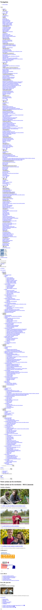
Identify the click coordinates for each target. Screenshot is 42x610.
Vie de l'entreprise (5, 129)
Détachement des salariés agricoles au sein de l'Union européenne (13, 132)
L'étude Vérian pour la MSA (7, 195)
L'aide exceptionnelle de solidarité (7, 59)
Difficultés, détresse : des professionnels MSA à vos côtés (11, 85)
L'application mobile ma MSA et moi (8, 226)
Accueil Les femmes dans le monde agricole (9, 193)
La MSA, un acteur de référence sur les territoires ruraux (13, 505)
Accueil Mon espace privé (6, 49)
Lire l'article (2, 597)
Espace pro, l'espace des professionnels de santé (10, 156)
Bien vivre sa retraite (5, 37)
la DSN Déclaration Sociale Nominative (8, 113)
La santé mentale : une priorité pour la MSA (9, 220)
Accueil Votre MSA (5, 188)
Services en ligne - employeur (7, 145)
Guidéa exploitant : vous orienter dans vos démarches (11, 65)
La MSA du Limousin (6, 202)
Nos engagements (5, 204)
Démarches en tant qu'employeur (7, 106)
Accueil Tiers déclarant (6, 171)
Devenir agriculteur (5, 69)
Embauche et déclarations (7, 110)
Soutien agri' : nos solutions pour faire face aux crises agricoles (12, 58)
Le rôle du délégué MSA (11, 419)
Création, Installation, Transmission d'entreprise (10, 67)
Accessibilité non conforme (6, 601)
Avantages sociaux (5, 135)
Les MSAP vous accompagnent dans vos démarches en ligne (12, 51)
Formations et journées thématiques (8, 139)
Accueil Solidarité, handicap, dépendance (9, 44)
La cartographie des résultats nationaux (8, 191)
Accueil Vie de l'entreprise (6, 130)
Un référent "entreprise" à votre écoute (8, 131)
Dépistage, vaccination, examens (7, 22)
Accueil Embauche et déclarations (7, 111)
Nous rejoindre (5, 237)
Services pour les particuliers (7, 50)
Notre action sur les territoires (7, 206)
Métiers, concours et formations (7, 240)
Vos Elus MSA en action (6, 183)
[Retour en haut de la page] (1, 609)
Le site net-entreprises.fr (6, 147)
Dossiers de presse (5, 244)
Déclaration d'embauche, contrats (7, 112)
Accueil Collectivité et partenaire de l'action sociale (10, 166)
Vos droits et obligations (6, 78)
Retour (5, 10)
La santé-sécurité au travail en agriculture (10, 526)
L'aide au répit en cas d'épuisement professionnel (10, 83)
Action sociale (4, 211)
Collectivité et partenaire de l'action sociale (9, 165)
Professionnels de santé (6, 153)
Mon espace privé (5, 48)
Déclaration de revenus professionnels (13, 325)
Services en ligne (5, 168)
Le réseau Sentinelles (5, 212)
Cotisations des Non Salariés (7, 74)
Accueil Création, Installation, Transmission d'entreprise (11, 68)
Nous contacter (4, 52)
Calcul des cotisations (5, 76)
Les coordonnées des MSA (11, 455)
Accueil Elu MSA (5, 180)
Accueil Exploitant (5, 64)
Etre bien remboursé (5, 19)
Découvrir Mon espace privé (7, 224)
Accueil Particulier (5, 15)
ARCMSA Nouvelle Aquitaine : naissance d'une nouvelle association (13, 203)
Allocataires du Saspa (5, 38)
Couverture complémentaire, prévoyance (9, 133)
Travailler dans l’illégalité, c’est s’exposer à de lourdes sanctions (12, 120)
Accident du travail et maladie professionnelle (9, 117)
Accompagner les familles (11, 284)
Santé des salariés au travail (6, 134)
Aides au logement (5, 30)
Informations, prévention (6, 93)
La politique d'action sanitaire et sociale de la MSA (12, 546)
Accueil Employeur (5, 102)
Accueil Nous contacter (6, 232)
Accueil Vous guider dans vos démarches (9, 54)
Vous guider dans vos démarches (8, 53)
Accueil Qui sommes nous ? (7, 201)
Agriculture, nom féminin (6, 196)
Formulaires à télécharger (6, 228)
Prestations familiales (5, 29)
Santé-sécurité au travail (6, 137)
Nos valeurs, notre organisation (7, 205)
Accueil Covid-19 (5, 105)
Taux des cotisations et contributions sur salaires (14, 366)
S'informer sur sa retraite (6, 34)
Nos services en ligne (6, 221)
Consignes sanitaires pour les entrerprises (9, 107)
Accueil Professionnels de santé (7, 154)
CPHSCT (4, 94)
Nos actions (6, 434)
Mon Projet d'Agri (5, 72)
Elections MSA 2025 (8, 418)
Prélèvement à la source (6, 116)
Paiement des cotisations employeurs (8, 124)
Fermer (5, 314)
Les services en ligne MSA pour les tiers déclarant (10, 173)
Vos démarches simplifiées (6, 219)
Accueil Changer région (6, 247)
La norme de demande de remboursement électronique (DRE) (16, 395)
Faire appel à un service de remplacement (9, 86)
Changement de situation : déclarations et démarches (10, 56)
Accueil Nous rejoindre (6, 238)
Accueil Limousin (5, 11)
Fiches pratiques (5, 55)
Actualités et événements (7, 197)
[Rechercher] (13, 465)
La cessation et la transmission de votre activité (10, 73)
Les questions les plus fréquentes (7, 235)
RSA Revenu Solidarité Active (11, 295)
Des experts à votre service (6, 92)
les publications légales (6, 241)
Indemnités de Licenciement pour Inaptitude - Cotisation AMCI (12, 127)
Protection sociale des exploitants (7, 71)
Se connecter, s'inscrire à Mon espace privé (9, 223)
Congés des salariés (5, 136)
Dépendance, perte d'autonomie (7, 47)
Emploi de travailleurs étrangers (7, 119)
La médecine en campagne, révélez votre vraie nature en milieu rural (13, 159)
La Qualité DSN (9, 355)
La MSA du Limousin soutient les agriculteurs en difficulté (11, 82)
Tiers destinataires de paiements (10, 396)
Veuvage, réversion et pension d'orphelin (9, 36)
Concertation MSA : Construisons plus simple (9, 210)
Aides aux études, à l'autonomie (7, 31)
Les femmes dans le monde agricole (10, 421)
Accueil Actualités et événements (7, 198)
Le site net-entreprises (5, 175)
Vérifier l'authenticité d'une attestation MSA (9, 227)
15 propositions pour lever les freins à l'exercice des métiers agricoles (13, 194)
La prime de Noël (5, 42)
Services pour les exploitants (7, 97)
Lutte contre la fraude (5, 213)
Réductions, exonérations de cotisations (8, 125)
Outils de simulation (5, 225)
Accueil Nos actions (5, 209)
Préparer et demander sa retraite (7, 35)
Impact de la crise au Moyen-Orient (8, 88)
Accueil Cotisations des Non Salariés (8, 75)
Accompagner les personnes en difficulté (9, 45)
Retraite (4, 32)
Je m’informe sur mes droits (6, 60)
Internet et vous (4, 229)
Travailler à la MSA (5, 239)
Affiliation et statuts (5, 70)
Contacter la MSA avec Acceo (7, 234)
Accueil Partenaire (5, 151)
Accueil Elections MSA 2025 (7, 190)
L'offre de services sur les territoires (8, 207)
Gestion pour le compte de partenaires (8, 217)
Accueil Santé (4, 18)
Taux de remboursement (6, 20)
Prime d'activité (9, 296)
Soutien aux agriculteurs (8, 328)
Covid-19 (4, 104)
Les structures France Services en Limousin (9, 236)
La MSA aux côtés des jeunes (7, 216)
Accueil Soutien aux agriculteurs (7, 80)
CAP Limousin (4, 215)
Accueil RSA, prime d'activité (7, 40)
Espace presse (5, 242)
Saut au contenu (5, 4)
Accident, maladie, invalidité (7, 24)
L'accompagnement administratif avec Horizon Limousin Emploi (12, 114)
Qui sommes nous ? (6, 200)
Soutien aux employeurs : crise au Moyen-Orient (10, 128)
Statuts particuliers (9, 308)
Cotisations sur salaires (6, 121)
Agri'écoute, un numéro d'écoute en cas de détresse (10, 84)
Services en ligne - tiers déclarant (7, 146)
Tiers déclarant (5, 170)
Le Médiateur (4, 603)
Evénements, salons (5, 199)
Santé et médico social (6, 214)
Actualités (4, 16)
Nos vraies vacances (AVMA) (11, 443)
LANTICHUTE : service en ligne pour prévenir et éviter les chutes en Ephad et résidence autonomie (18, 158)
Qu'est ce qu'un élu (8, 413)
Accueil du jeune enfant (6, 28)
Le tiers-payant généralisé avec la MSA (8, 155)
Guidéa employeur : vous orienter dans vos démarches (11, 108)
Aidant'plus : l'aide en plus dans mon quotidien (12, 309)
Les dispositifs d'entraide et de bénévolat (8, 118)
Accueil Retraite (5, 33)
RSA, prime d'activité (6, 39)
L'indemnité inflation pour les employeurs (9, 123)
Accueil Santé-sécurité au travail (7, 91)
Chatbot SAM (4, 230)
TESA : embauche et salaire (6, 115)
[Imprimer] (1, 476)
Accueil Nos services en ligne (7, 222)
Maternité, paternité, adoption (7, 23)
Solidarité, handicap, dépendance (10, 298)
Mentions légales (5, 599)
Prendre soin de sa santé (6, 21)
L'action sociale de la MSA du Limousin (8, 87)
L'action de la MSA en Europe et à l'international (10, 218)
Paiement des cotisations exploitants (12, 326)
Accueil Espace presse (6, 243)
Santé (4, 17)
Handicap (4, 46)
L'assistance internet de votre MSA (12, 456)
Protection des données (6, 602)
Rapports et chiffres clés (10, 432)
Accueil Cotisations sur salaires (7, 122)
